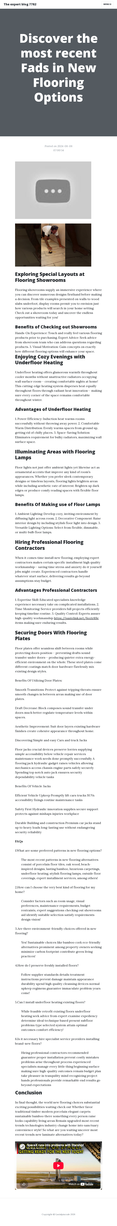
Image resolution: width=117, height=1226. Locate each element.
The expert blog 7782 (20, 4)
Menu (106, 4)
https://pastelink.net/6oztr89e (76, 618)
